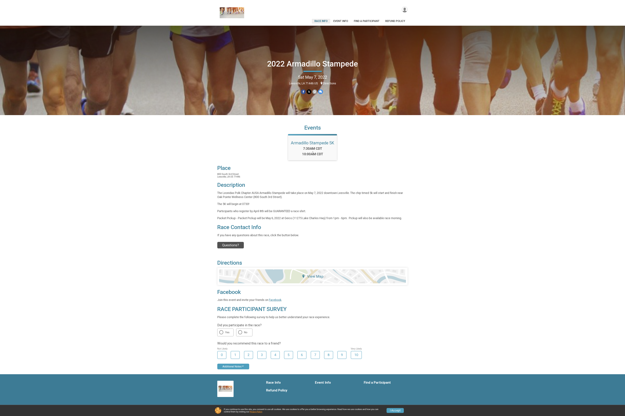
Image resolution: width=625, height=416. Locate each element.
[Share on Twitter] (309, 91)
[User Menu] (405, 10)
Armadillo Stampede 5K (312, 142)
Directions (329, 83)
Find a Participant (367, 21)
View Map (315, 276)
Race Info (321, 21)
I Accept (395, 410)
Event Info (340, 21)
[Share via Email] (314, 91)
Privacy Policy (256, 411)
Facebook (275, 300)
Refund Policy (395, 21)
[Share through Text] (320, 91)
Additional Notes (232, 366)
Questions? (230, 245)
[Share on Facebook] (303, 91)
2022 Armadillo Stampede (312, 63)
